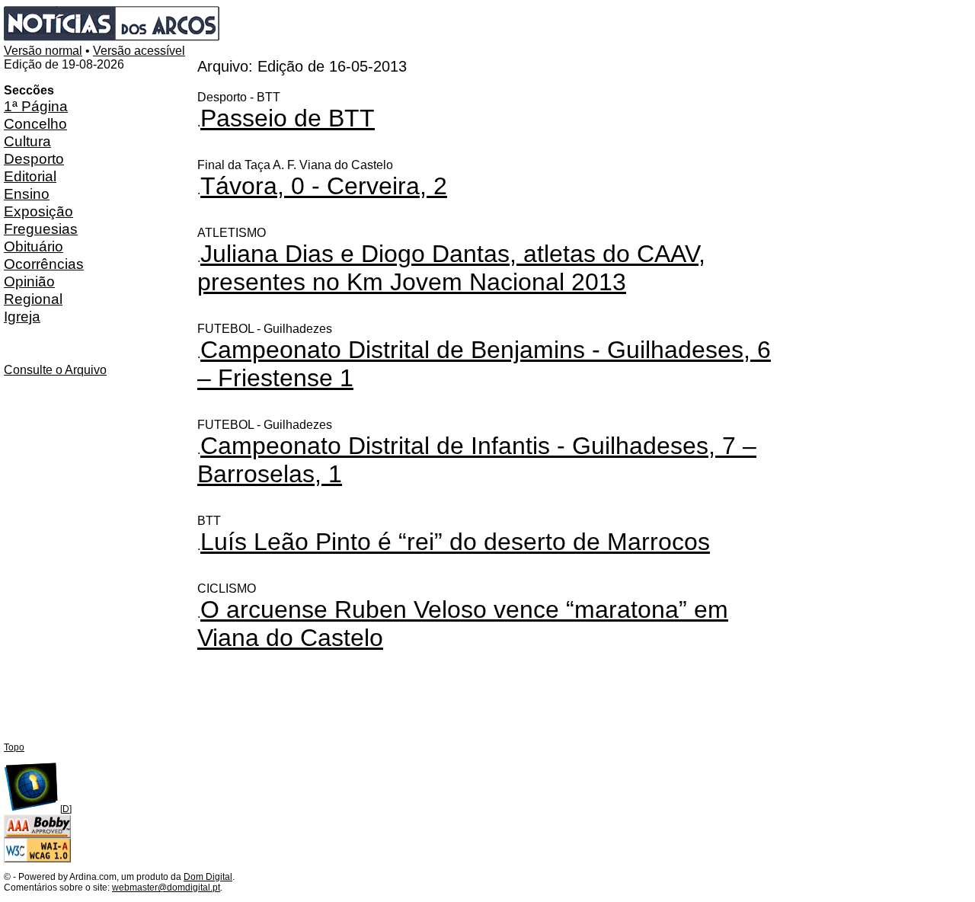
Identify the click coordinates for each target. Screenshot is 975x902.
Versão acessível (139, 50)
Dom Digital (208, 877)
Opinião (29, 281)
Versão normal (43, 50)
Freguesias (41, 228)
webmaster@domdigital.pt (166, 887)
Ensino (27, 193)
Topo (14, 747)
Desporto (34, 158)
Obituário (33, 246)
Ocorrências (44, 263)
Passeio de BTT (287, 118)
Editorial (30, 176)
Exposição (38, 211)
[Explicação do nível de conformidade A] (37, 859)
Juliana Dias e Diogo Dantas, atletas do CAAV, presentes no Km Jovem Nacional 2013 (451, 268)
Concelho (35, 123)
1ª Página (36, 106)
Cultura (27, 141)
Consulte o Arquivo (55, 369)
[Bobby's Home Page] (37, 835)
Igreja (22, 316)
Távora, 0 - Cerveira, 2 (323, 186)
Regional (33, 298)
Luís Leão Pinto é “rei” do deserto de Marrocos (455, 541)
